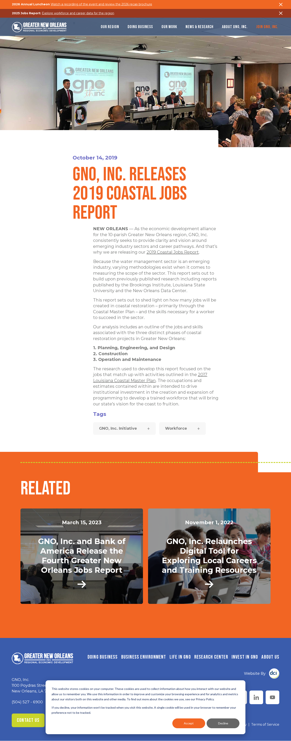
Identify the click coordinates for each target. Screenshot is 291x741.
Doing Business (140, 26)
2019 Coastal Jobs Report (173, 252)
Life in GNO (180, 657)
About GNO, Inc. (235, 26)
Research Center (211, 657)
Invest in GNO (245, 657)
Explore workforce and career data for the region (78, 13)
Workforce (176, 428)
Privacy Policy (205, 699)
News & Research (199, 26)
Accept (189, 723)
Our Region (110, 26)
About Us (270, 657)
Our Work (169, 26)
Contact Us (28, 720)
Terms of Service (265, 724)
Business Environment (143, 657)
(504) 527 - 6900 (27, 702)
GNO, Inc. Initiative (118, 428)
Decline (223, 723)
